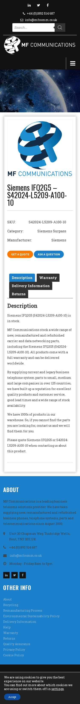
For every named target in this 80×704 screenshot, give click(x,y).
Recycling (10, 605)
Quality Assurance (16, 644)
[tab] (22, 278)
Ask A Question (49, 254)
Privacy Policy (14, 650)
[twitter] (38, 5)
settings (57, 689)
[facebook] (48, 5)
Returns (19, 294)
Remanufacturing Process (22, 610)
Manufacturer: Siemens (36, 240)
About (7, 599)
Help (7, 627)
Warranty (48, 277)
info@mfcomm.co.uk (41, 20)
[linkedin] (29, 5)
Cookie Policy (13, 655)
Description (22, 277)
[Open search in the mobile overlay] (38, 27)
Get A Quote (20, 254)
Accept (12, 697)
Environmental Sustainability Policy (31, 616)
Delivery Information (31, 285)
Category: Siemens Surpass (36, 231)
